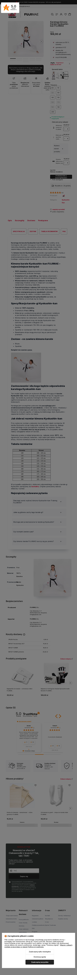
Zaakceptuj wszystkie (39, 962)
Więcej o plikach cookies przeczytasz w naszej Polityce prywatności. (38, 946)
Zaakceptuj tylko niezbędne (40, 952)
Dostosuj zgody (40, 957)
